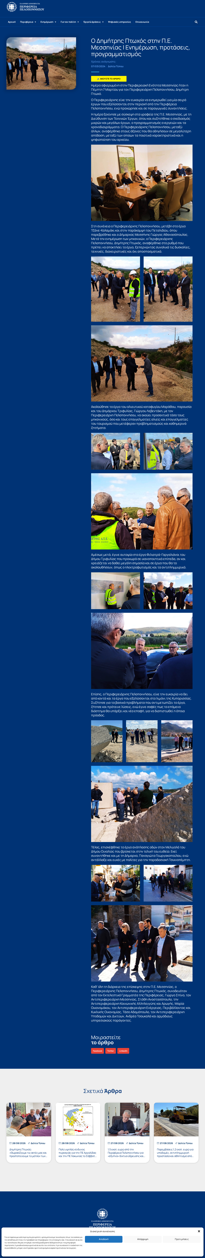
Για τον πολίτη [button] (68, 21)
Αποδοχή (104, 1239)
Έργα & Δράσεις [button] (92, 21)
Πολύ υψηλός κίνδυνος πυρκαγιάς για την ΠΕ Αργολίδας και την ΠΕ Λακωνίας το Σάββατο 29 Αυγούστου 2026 (77, 1154)
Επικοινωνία (142, 21)
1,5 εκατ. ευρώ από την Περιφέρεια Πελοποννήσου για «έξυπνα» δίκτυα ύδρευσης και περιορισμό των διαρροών (126, 1154)
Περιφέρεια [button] (26, 21)
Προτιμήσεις (182, 1239)
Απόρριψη (142, 1239)
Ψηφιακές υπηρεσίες (119, 21)
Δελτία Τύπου (116, 66)
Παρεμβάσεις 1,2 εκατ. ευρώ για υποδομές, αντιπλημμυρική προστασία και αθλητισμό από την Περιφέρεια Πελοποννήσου (175, 1154)
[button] (198, 1231)
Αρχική (12, 21)
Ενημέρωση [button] (47, 21)
